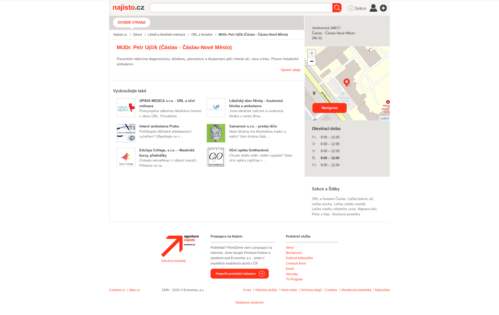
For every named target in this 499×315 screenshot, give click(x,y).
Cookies (331, 290)
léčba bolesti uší (360, 199)
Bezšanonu (294, 253)
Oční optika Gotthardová (248, 150)
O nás (247, 290)
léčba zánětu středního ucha (334, 209)
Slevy (290, 247)
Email (290, 269)
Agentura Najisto (180, 246)
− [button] (311, 61)
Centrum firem (296, 263)
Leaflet (384, 118)
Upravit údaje (290, 70)
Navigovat (330, 108)
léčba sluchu (322, 204)
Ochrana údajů (311, 290)
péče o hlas (321, 214)
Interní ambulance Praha (159, 126)
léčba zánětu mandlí (349, 204)
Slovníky (292, 274)
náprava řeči (367, 209)
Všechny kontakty (173, 261)
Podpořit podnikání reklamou (236, 273)
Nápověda (382, 290)
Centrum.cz (117, 290)
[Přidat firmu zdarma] (385, 8)
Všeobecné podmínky (356, 290)
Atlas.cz (134, 290)
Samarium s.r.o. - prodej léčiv (253, 126)
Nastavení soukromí (249, 302)
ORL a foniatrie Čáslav (329, 199)
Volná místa (289, 290)
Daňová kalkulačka (299, 258)
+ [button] (311, 53)
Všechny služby (266, 290)
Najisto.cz (131, 8)
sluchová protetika (346, 214)
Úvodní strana (132, 22)
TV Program (294, 279)
